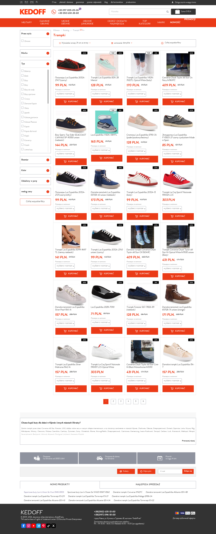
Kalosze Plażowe (30, 122)
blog (106, 2)
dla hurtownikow (117, 2)
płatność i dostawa (66, 2)
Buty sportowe (29, 95)
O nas (54, 2)
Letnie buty (28, 150)
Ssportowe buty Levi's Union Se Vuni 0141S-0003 (44, 492)
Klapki (26, 136)
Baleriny (27, 72)
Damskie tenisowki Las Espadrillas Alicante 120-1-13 (44, 501)
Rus (26, 2)
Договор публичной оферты (184, 519)
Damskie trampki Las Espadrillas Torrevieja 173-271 (44, 497)
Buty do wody (29, 90)
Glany (26, 109)
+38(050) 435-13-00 (104, 512)
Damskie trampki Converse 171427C (127, 492)
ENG (32, 2)
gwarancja (80, 2)
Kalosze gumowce (31, 118)
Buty (26, 81)
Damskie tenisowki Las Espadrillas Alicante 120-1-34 (89, 501)
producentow (131, 2)
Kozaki (26, 145)
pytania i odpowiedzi (94, 2)
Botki (26, 76)
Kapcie (26, 127)
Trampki (76, 31)
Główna (56, 31)
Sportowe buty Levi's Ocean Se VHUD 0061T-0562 (88, 492)
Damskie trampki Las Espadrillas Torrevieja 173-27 (88, 497)
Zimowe (27, 42)
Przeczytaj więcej (188, 441)
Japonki (27, 113)
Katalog (66, 31)
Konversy (27, 141)
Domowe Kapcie (30, 104)
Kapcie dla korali (30, 132)
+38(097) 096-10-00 (104, 515)
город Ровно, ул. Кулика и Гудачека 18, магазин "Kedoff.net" (117, 519)
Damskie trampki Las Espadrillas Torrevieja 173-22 (134, 501)
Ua (21, 2)
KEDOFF (32, 513)
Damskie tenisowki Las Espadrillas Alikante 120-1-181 (167, 492)
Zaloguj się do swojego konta (185, 3)
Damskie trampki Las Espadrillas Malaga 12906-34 (132, 497)
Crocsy (27, 99)
